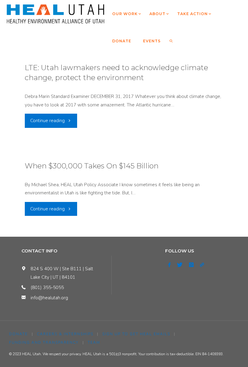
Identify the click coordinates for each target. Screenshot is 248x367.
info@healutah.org (49, 298)
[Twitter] (180, 265)
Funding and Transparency (44, 342)
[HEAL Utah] (55, 14)
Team (94, 342)
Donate (18, 334)
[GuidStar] (202, 265)
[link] (171, 40)
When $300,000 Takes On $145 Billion (91, 165)
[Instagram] (191, 265)
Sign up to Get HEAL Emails (136, 334)
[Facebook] (169, 265)
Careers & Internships (65, 334)
